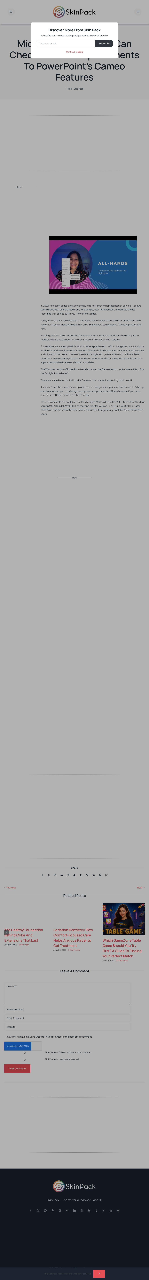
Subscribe (104, 43)
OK (99, 1273)
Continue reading (74, 51)
